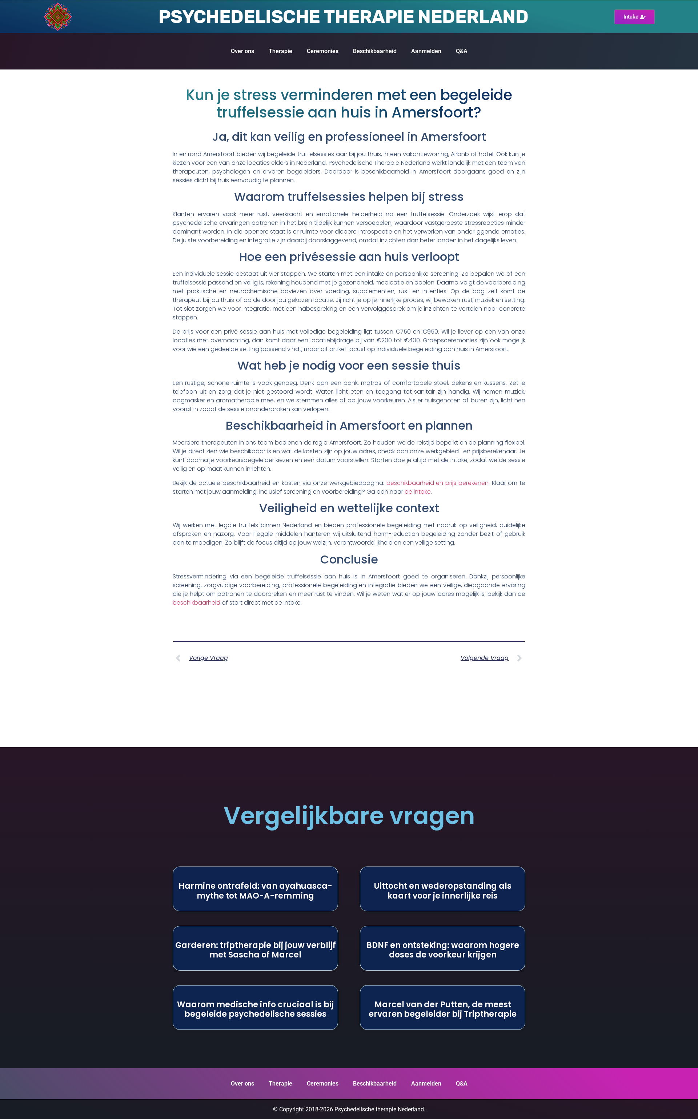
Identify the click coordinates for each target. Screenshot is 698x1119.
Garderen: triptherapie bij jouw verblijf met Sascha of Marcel (255, 950)
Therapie (280, 51)
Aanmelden (426, 51)
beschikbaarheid (196, 602)
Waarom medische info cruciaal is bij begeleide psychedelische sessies (255, 1009)
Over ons (242, 51)
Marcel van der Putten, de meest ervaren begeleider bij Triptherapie (443, 1009)
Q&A (462, 51)
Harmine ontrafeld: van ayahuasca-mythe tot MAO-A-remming (255, 890)
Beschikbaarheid (375, 51)
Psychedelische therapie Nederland (343, 17)
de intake (418, 491)
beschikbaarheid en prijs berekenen (437, 483)
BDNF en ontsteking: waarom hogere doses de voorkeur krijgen (442, 950)
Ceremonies (322, 51)
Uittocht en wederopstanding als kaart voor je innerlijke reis (443, 890)
